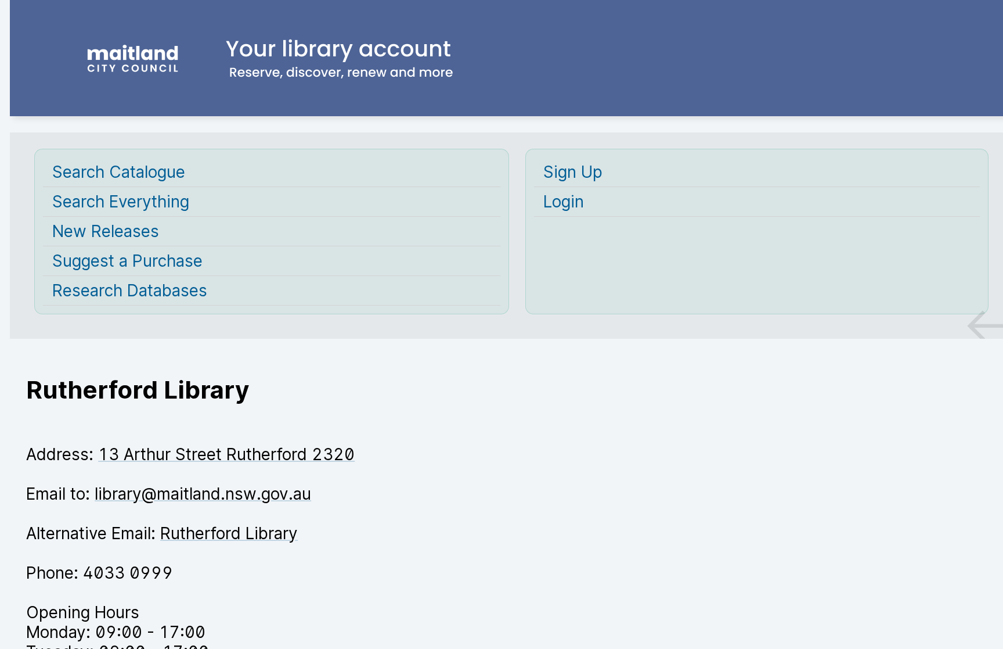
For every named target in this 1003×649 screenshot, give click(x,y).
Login (563, 201)
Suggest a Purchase (127, 261)
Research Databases (129, 290)
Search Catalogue (118, 172)
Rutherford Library (229, 533)
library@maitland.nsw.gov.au (203, 494)
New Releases (105, 231)
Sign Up (572, 172)
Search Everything (120, 201)
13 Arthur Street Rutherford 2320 (226, 454)
